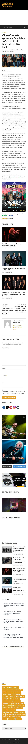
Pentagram (19, 707)
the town (5, 719)
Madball (12, 703)
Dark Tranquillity (17, 694)
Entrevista (12, 696)
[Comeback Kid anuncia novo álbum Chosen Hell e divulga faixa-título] (7, 547)
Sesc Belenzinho (10, 714)
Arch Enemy (9, 687)
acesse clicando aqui (15, 177)
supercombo (18, 714)
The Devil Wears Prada (14, 716)
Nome (4, 368)
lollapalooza (5, 703)
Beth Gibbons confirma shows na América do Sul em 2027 (11, 244)
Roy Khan (16, 712)
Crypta (9, 694)
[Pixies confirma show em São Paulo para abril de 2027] (14, 259)
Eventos (4, 32)
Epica (17, 696)
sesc (4, 714)
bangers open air (6, 689)
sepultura (22, 712)
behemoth (5, 692)
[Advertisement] (14, 18)
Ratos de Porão (6, 710)
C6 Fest (18, 692)
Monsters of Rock (7, 705)
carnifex (4, 694)
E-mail (4, 375)
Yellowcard (18, 719)
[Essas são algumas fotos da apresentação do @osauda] (14, 427)
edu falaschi (5, 696)
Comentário (6, 348)
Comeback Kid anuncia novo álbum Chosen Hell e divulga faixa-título (19, 549)
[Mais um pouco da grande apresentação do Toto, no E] (14, 452)
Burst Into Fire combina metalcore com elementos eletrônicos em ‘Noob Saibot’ (19, 560)
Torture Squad (11, 719)
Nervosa (14, 705)
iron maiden (5, 701)
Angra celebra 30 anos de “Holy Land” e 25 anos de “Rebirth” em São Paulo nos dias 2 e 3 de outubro (13, 294)
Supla (23, 714)
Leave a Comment (9, 51)
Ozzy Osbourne (11, 707)
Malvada (17, 703)
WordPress (10, 742)
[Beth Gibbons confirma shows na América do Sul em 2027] (14, 235)
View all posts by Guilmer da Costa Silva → (17, 327)
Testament (5, 716)
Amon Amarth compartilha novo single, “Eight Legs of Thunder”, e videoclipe (19, 589)
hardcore (17, 698)
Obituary (5, 707)
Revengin (13, 710)
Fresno (4, 698)
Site (3, 382)
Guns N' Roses (10, 698)
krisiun (18, 701)
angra (4, 687)
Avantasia (16, 687)
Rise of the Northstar (7, 712)
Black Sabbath (12, 692)
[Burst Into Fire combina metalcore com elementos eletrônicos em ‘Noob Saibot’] (7, 558)
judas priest (12, 701)
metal (22, 703)
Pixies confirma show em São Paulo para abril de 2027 (19, 579)
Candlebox (10, 218)
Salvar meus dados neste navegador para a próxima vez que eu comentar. (13, 392)
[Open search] (24, 27)
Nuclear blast (21, 705)
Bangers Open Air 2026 (17, 689)
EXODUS (22, 696)
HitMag (17, 742)
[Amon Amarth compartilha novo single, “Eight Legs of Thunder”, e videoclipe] (7, 587)
